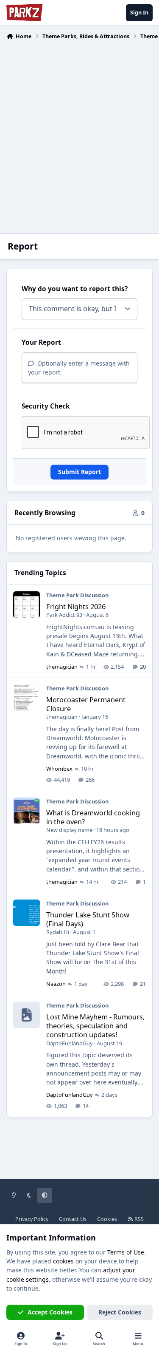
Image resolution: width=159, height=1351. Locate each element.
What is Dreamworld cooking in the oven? (93, 817)
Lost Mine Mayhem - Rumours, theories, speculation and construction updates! (95, 1026)
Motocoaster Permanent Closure (86, 704)
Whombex (59, 768)
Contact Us (72, 1219)
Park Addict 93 (64, 615)
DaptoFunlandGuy (69, 1043)
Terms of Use (125, 1252)
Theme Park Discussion (77, 595)
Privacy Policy (31, 1219)
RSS (138, 1219)
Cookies (107, 1219)
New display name (69, 830)
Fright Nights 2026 (76, 606)
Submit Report (79, 472)
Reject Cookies (119, 1312)
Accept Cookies (50, 1312)
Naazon (56, 984)
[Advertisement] (79, 131)
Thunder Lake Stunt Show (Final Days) (87, 919)
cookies (63, 1261)
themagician (62, 666)
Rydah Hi (57, 932)
